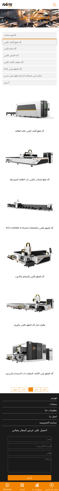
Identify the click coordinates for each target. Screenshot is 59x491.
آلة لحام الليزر (10, 48)
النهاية (15, 389)
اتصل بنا (53, 416)
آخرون (7, 82)
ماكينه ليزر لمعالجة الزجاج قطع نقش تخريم (23, 76)
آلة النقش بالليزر (11, 55)
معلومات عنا (51, 410)
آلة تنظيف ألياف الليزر (13, 62)
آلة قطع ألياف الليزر (12, 42)
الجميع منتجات (10, 35)
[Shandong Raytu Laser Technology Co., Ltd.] (7, 4)
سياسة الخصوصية (48, 422)
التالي (23, 389)
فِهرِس (54, 398)
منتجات (53, 404)
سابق (36, 389)
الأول (44, 389)
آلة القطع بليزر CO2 (13, 69)
